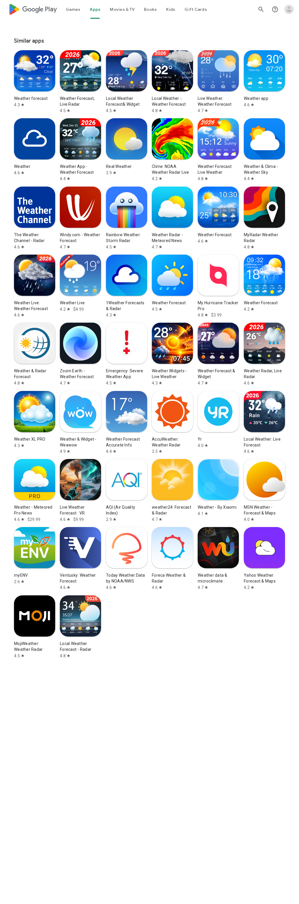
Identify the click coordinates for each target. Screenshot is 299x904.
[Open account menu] (289, 9)
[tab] (73, 9)
